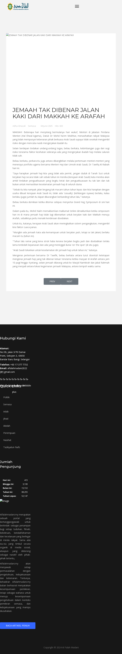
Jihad (5, 418)
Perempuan (9, 432)
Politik (6, 397)
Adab (6, 411)
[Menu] (77, 6)
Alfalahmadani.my (9, 514)
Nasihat (7, 440)
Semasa (32, 125)
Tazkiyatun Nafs (11, 447)
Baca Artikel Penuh (18, 625)
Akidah (6, 425)
